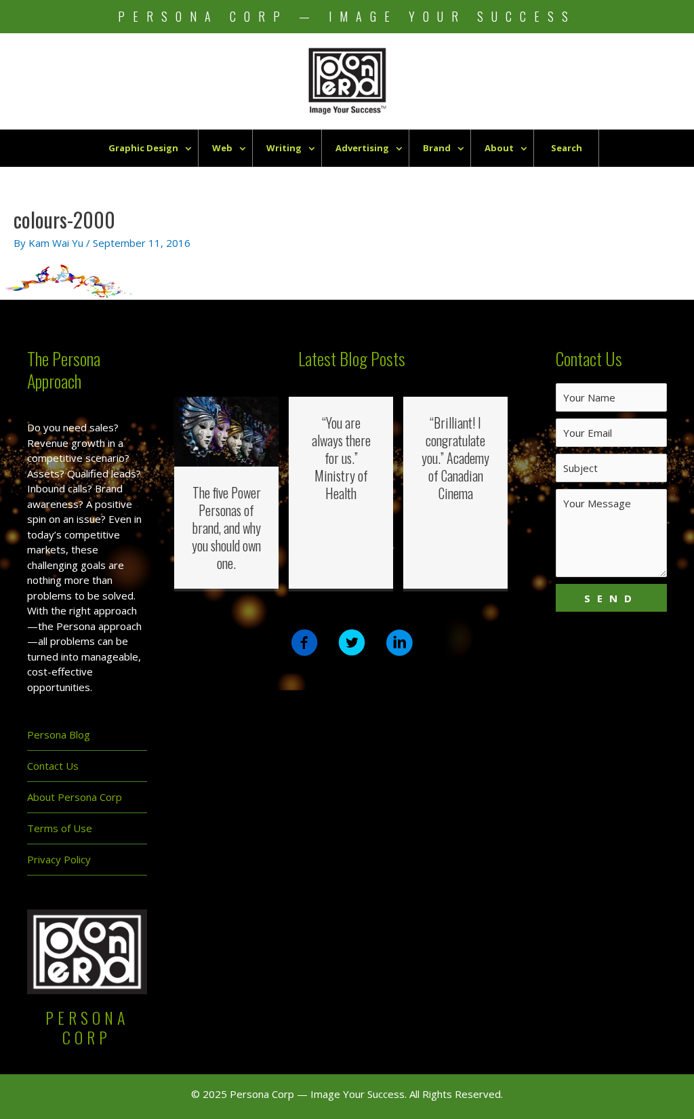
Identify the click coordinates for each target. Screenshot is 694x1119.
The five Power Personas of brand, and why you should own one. (226, 527)
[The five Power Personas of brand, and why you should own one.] (226, 430)
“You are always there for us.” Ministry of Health (341, 457)
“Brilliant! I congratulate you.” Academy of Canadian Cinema (455, 457)
